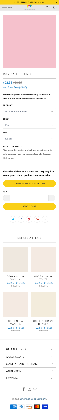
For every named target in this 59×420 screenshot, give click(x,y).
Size (5, 132)
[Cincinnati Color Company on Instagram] (29, 389)
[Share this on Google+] (37, 219)
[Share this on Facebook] (21, 219)
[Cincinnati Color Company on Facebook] (23, 389)
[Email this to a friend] (45, 219)
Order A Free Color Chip (30, 183)
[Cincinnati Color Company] (29, 8)
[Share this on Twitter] (13, 219)
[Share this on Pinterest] (29, 219)
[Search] (48, 7)
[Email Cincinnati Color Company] (35, 389)
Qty (5, 191)
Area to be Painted (27, 152)
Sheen (6, 119)
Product (8, 105)
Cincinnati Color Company (33, 398)
